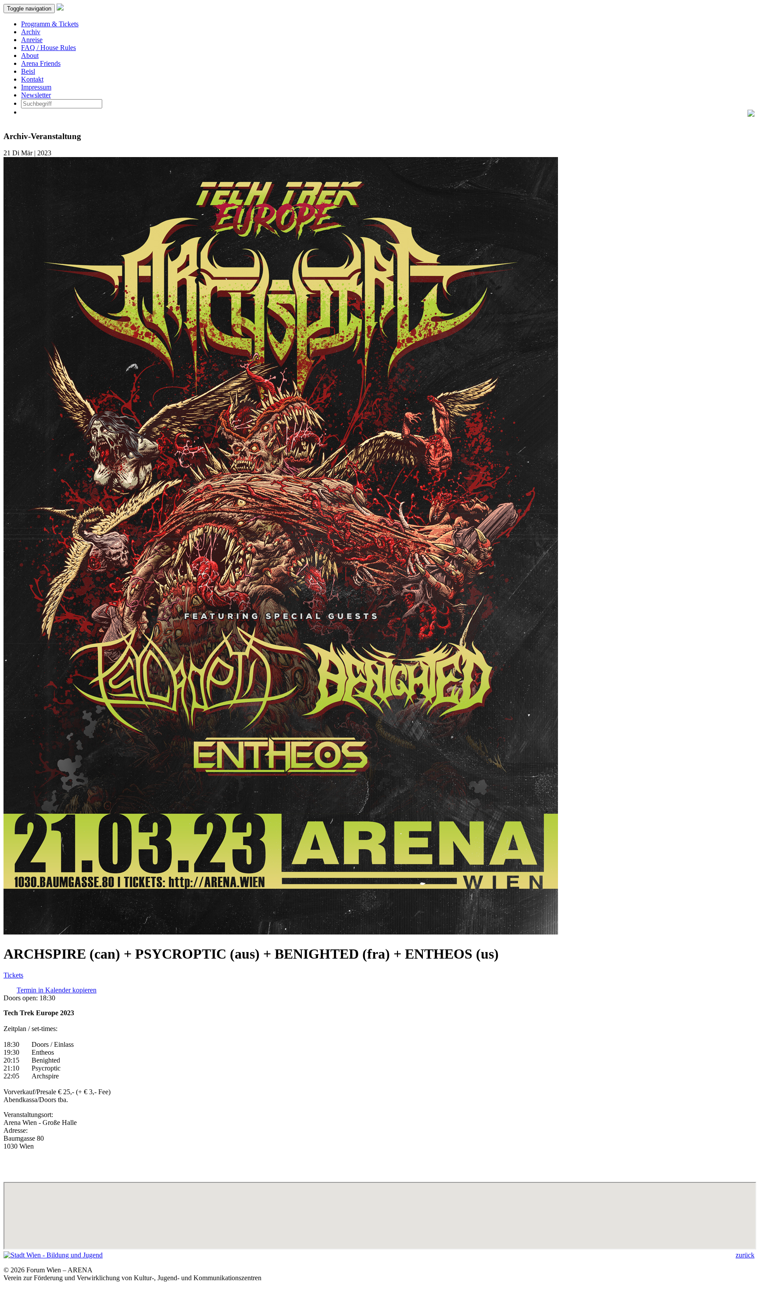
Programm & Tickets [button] (50, 24)
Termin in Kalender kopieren (57, 990)
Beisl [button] (28, 71)
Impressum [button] (36, 87)
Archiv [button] (30, 32)
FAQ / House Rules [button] (48, 47)
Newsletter (36, 95)
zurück (745, 1255)
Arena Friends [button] (41, 63)
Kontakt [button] (32, 79)
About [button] (30, 55)
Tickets (13, 975)
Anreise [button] (32, 39)
